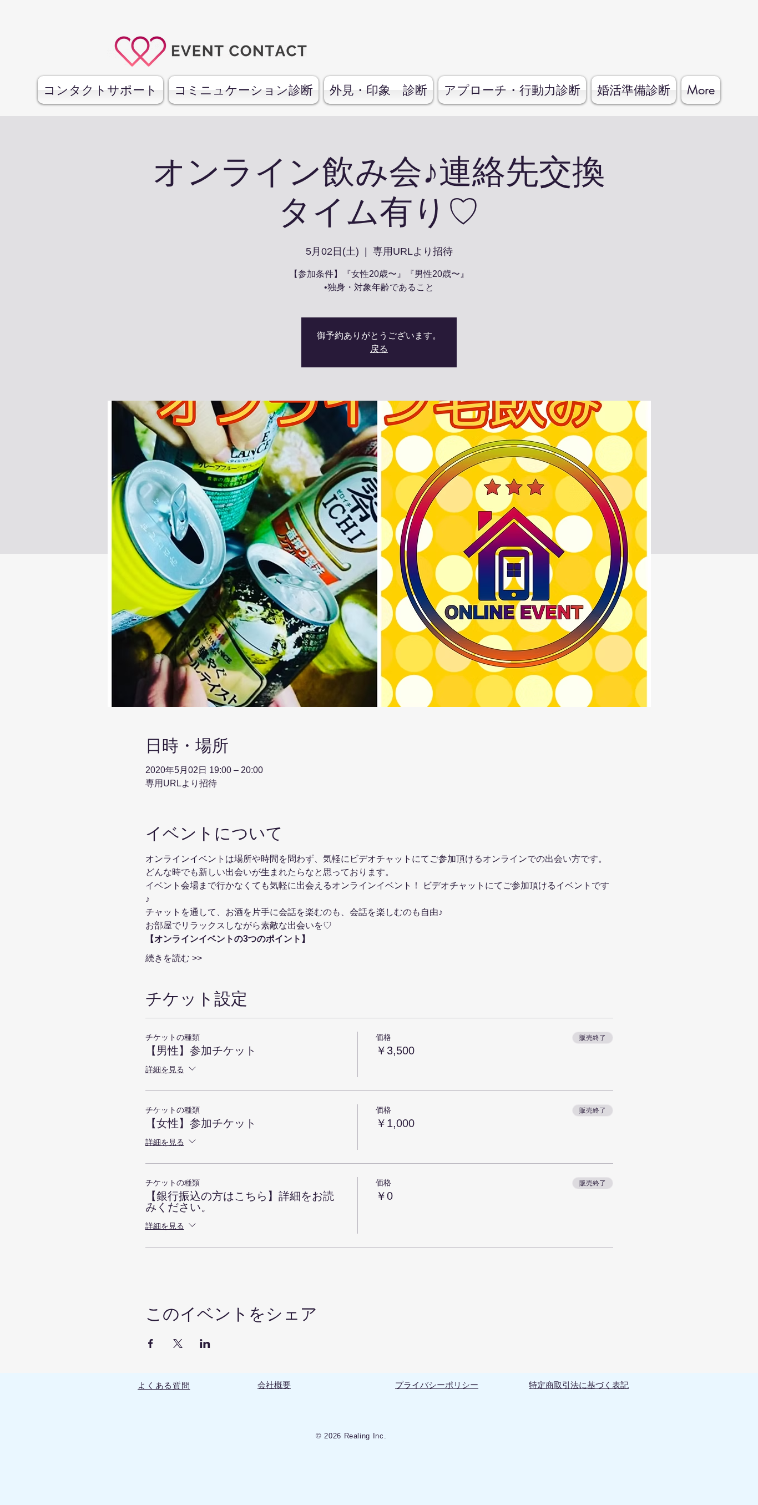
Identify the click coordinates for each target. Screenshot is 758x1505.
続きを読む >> (173, 958)
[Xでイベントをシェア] (178, 1343)
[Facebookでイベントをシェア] (150, 1343)
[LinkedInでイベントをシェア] (205, 1343)
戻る (379, 348)
